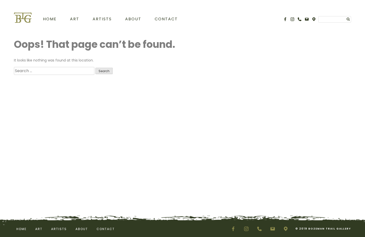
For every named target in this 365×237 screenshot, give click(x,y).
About (133, 19)
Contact (166, 19)
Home (50, 19)
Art (74, 19)
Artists (102, 19)
